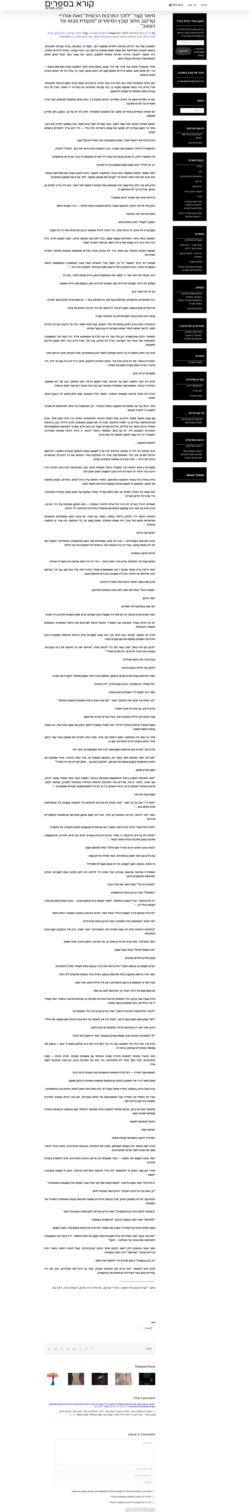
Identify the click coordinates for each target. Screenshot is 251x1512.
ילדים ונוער (197, 186)
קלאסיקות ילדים (194, 385)
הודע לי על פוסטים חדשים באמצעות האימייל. (130, 1502)
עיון (200, 171)
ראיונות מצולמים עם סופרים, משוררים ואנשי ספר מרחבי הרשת (191, 454)
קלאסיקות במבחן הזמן (191, 176)
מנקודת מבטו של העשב (105, 36)
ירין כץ (148, 33)
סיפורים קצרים (98, 33)
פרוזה (199, 166)
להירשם (183, 51)
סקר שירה (197, 390)
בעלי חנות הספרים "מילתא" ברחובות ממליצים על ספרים (193, 205)
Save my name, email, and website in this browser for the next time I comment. (111, 1491)
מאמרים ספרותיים (193, 240)
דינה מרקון (59, 33)
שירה (199, 196)
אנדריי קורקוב (74, 33)
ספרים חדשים (195, 143)
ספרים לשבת (196, 261)
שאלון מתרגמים (194, 308)
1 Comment (66, 36)
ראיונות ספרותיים (194, 446)
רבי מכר (198, 181)
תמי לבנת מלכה (83, 36)
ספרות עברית (196, 396)
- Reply (105, 1406)
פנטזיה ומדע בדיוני (193, 191)
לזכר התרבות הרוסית (131, 36)
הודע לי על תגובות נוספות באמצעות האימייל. (130, 1496)
